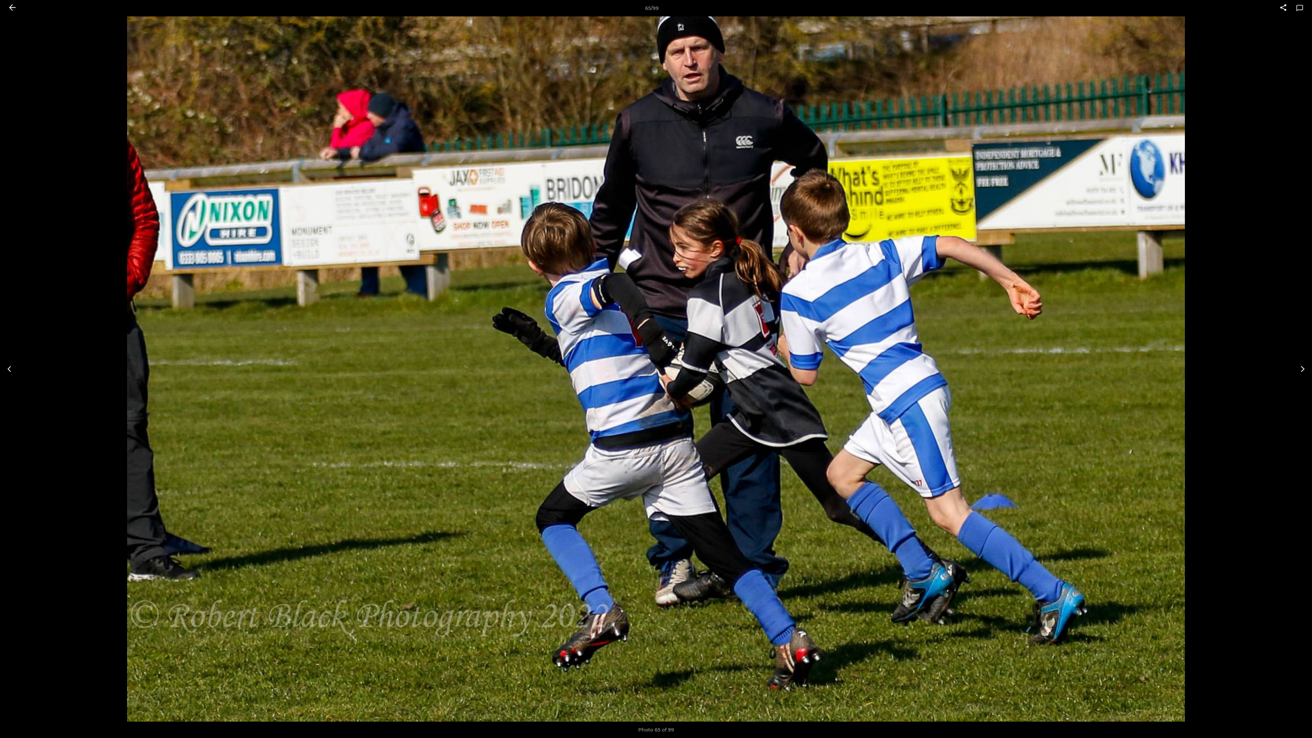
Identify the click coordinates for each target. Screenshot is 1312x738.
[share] (1283, 8)
